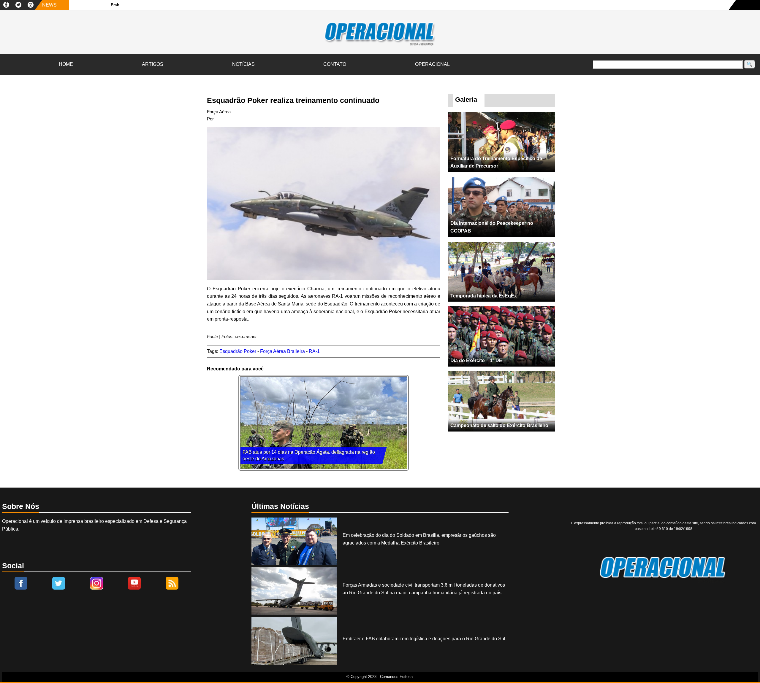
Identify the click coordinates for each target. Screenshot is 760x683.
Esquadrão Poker (237, 351)
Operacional (432, 64)
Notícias (243, 64)
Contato (334, 64)
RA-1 (314, 351)
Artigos (152, 64)
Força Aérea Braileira (282, 351)
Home (66, 64)
